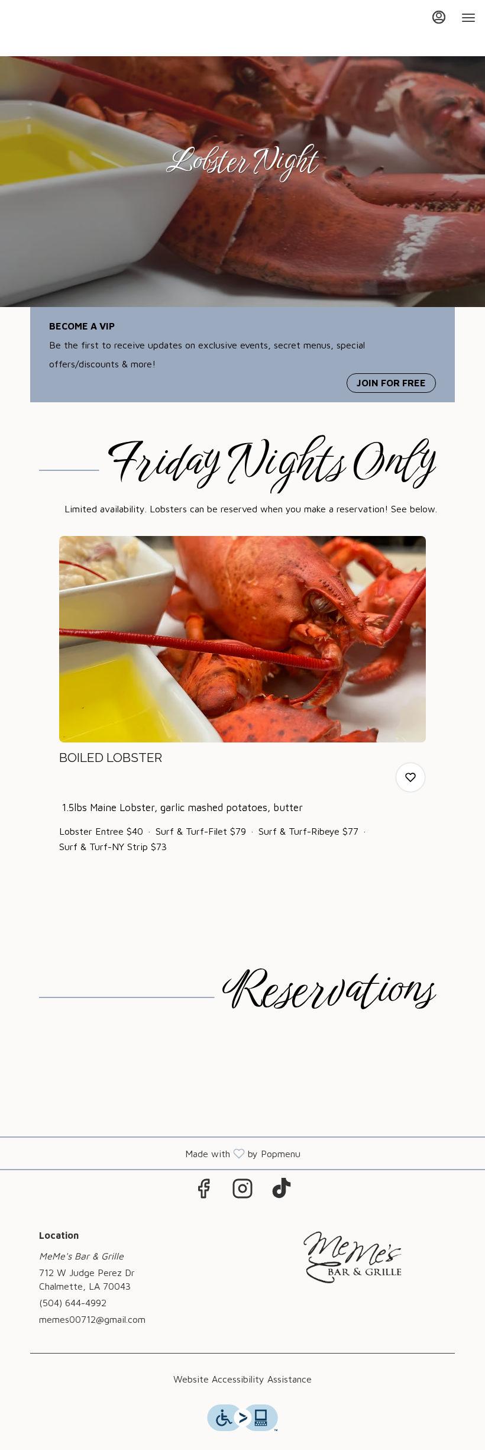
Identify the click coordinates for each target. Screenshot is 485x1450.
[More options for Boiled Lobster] (410, 777)
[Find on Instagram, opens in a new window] (242, 1191)
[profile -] (439, 17)
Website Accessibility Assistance (242, 1379)
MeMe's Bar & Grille (353, 1257)
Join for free (391, 382)
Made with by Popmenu (154, 1153)
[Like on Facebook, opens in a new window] (203, 1191)
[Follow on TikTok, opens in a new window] (281, 1191)
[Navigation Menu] (468, 18)
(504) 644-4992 (72, 1302)
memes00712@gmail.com (92, 1319)
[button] (242, 704)
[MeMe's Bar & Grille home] (62, 29)
